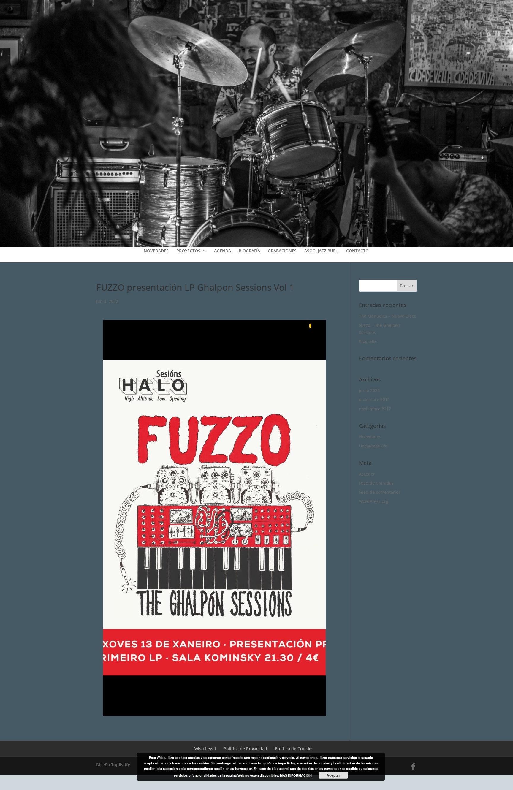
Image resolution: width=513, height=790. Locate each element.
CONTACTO (357, 251)
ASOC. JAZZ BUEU (321, 251)
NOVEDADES (156, 251)
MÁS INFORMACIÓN (296, 775)
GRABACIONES (282, 251)
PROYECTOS (188, 251)
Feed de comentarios (379, 492)
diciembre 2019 (374, 399)
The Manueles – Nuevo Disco (387, 316)
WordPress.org (373, 501)
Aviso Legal (204, 748)
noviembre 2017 (375, 408)
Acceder (367, 474)
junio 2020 (369, 390)
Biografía (368, 341)
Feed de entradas (376, 483)
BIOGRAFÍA (249, 251)
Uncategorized (373, 446)
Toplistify (120, 764)
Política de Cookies (294, 748)
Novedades (370, 436)
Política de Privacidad (245, 748)
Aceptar (333, 775)
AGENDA (222, 251)
